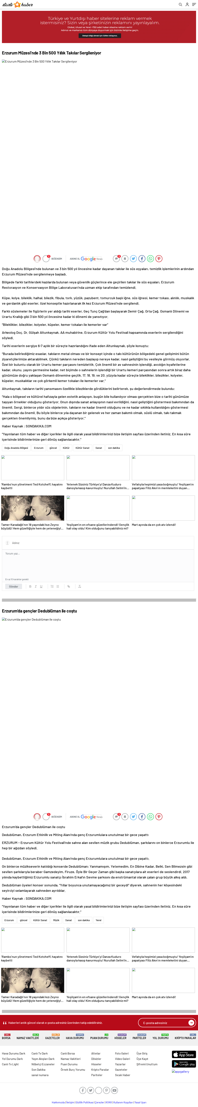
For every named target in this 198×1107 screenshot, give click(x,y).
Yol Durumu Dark (12, 1058)
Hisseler (120, 1037)
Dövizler (96, 1058)
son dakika (114, 447)
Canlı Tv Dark (40, 1053)
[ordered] (52, 586)
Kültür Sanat (83, 447)
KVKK (109, 1102)
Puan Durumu (99, 1037)
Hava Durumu (75, 1037)
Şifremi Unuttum (147, 1064)
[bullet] (57, 586)
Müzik (56, 920)
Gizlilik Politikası (84, 1102)
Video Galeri (122, 1058)
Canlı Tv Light (10, 1064)
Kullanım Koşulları (123, 1102)
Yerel (98, 920)
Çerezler (99, 1102)
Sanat (99, 447)
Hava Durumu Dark (13, 1053)
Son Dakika (38, 1069)
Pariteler (139, 1037)
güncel (53, 447)
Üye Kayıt (142, 1058)
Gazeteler (52, 1037)
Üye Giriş (142, 1053)
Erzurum (39, 447)
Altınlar (96, 1053)
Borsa (6, 1037)
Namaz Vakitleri (28, 1037)
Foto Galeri (122, 1053)
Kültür (66, 447)
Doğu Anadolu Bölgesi (16, 447)
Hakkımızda (58, 1102)
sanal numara (40, 1075)
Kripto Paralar (185, 1037)
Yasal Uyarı (140, 1102)
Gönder (13, 586)
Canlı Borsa (68, 1053)
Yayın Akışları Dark (43, 1058)
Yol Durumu (161, 1037)
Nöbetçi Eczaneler (43, 1064)
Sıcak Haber (122, 1075)
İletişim (70, 1102)
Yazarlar (120, 1064)
